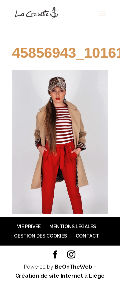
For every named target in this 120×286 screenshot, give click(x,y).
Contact (87, 236)
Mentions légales (72, 226)
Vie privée (29, 226)
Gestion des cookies (40, 236)
